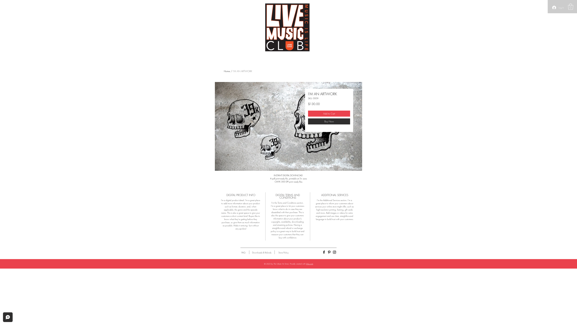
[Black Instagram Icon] (334, 252)
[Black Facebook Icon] (324, 252)
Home (227, 71)
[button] (570, 6)
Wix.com (309, 264)
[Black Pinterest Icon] (329, 252)
